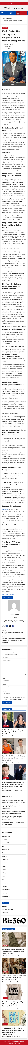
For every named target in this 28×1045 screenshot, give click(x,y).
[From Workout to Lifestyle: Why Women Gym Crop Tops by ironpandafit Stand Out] (14, 992)
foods (3, 856)
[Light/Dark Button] (10, 13)
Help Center (5, 912)
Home (3, 866)
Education (4, 849)
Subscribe (23, 13)
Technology (5, 896)
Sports (4, 886)
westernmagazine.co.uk (8, 594)
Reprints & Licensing (7, 909)
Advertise (4, 906)
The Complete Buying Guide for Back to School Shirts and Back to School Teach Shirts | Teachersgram (14, 818)
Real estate (5, 883)
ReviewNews (10, 1043)
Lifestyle (4, 873)
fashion (4, 852)
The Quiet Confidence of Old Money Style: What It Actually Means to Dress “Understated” (13, 806)
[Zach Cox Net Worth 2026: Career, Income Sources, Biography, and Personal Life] (14, 746)
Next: (13, 639)
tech (3, 893)
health (3, 863)
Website (4, 691)
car (3, 846)
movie (3, 876)
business (4, 842)
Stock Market (5, 889)
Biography (5, 27)
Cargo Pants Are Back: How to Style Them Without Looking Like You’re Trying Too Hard (13, 951)
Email (4, 684)
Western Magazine (14, 8)
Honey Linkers (6, 955)
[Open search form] (14, 13)
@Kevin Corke (5, 509)
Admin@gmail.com (8, 44)
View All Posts (19, 620)
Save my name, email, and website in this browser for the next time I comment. (14, 698)
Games (4, 859)
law (3, 869)
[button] (2, 13)
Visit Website (8, 620)
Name (4, 678)
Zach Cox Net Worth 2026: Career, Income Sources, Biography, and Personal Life (13, 758)
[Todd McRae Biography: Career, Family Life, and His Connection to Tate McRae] (14, 720)
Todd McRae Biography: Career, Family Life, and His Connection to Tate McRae (13, 732)
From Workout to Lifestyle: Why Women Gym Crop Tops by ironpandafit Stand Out (12, 1004)
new (3, 879)
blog (3, 839)
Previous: (12, 632)
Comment (5, 657)
